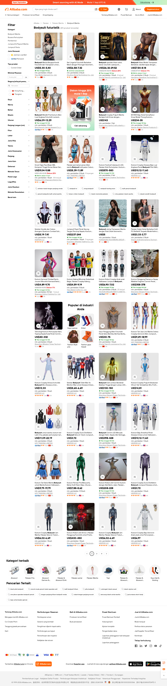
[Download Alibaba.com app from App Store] (135, 664)
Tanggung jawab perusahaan (15, 626)
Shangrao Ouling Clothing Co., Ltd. (48, 294)
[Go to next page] (106, 553)
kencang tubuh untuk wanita (110, 594)
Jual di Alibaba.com (142, 617)
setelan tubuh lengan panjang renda (50, 188)
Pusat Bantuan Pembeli (111, 617)
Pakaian (46, 23)
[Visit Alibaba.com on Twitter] (145, 645)
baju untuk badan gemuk (18, 600)
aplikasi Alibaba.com (117, 664)
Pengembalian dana (109, 631)
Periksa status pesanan (143, 626)
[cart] (127, 10)
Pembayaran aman (44, 617)
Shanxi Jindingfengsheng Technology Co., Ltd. (145, 240)
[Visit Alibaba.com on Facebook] (136, 645)
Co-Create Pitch (11, 622)
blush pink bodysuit (16, 589)
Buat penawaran (76, 622)
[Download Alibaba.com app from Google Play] (154, 664)
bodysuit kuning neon (108, 188)
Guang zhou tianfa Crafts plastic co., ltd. (113, 125)
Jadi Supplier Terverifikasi (144, 631)
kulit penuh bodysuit (129, 188)
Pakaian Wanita (58, 23)
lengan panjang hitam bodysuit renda (54, 594)
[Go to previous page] (87, 553)
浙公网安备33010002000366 (123, 682)
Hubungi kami (107, 622)
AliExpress (49, 675)
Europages (119, 675)
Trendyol (109, 675)
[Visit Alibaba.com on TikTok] (160, 645)
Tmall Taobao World (71, 675)
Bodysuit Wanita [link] (73, 23)
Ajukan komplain (108, 626)
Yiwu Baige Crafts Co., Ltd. (77, 290)
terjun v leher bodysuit (76, 194)
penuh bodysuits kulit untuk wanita (50, 194)
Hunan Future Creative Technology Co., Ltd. (113, 177)
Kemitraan (138, 636)
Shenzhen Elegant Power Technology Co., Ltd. (145, 292)
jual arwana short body (135, 594)
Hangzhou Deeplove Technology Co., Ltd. (145, 77)
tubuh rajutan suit (130, 589)
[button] (96, 9)
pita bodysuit (89, 589)
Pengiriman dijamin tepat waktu (49, 626)
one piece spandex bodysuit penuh (22, 594)
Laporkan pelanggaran (110, 643)
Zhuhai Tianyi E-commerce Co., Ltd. (112, 77)
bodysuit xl (73, 188)
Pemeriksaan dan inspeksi (47, 636)
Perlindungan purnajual (46, 631)
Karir (6, 631)
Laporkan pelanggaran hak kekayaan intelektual (116, 637)
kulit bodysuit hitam (71, 589)
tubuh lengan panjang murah (84, 594)
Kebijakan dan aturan (45, 640)
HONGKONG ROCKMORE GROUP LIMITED (113, 240)
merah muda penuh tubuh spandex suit (44, 589)
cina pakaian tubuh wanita (124, 194)
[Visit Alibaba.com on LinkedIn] (140, 645)
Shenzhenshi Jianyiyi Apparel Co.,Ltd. (48, 127)
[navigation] (18, 289)
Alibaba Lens (19, 664)
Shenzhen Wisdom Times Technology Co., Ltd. (48, 344)
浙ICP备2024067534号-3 (146, 682)
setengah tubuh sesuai (109, 589)
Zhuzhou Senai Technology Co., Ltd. (80, 75)
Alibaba (36, 23)
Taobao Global (93, 675)
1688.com (58, 675)
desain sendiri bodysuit (148, 194)
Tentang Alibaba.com (13, 612)
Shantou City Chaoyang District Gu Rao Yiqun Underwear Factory (48, 180)
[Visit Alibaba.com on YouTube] (155, 645)
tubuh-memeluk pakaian (99, 194)
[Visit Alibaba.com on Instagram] (150, 645)
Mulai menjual (140, 622)
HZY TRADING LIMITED (76, 175)
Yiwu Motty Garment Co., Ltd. (46, 75)
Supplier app (79, 664)
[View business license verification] (105, 682)
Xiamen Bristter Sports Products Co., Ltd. (145, 127)
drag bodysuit (89, 188)
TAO (102, 675)
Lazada (83, 675)
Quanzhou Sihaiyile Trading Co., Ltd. (80, 242)
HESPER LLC (136, 175)
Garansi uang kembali (45, 622)
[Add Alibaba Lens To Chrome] (43, 664)
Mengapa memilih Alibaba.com (16, 617)
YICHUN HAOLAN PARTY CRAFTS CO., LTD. (113, 292)
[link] (164, 663)
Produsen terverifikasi (78, 617)
